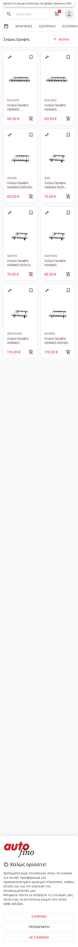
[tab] (6, 26)
